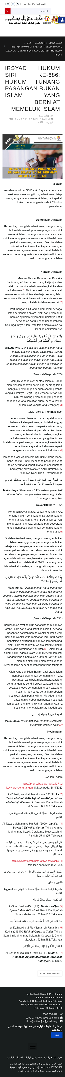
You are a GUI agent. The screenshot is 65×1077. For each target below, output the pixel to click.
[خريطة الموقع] (7, 4)
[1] (23, 290)
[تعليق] (13, 4)
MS (33, 4)
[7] (61, 953)
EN (29, 4)
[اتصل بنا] (18, 4)
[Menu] (32, 29)
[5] (61, 531)
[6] (45, 649)
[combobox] (30, 11)
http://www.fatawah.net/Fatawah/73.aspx (35, 861)
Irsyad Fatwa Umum (50, 973)
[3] (61, 405)
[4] (61, 450)
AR (25, 4)
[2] (61, 302)
